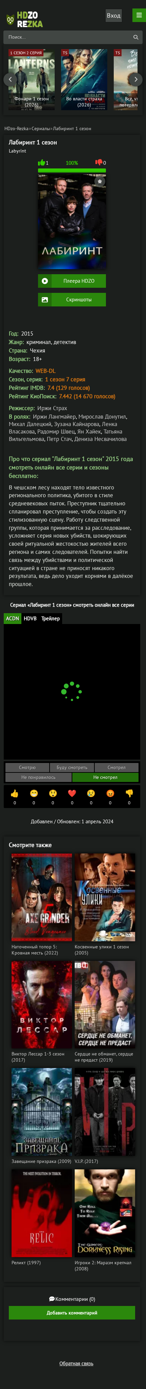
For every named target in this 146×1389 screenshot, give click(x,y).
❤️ (72, 797)
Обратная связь (76, 1363)
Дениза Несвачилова (100, 439)
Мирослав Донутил (102, 416)
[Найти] (136, 37)
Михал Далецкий (30, 424)
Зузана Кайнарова (76, 424)
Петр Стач (59, 439)
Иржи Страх (52, 408)
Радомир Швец (56, 431)
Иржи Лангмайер (54, 416)
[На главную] (27, 15)
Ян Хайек (89, 431)
